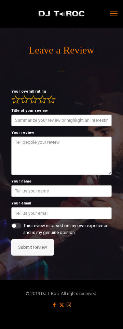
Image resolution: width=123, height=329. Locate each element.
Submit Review (32, 247)
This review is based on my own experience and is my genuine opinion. (65, 229)
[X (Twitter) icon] (61, 305)
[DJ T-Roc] (61, 13)
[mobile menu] (114, 14)
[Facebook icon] (54, 305)
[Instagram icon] (68, 305)
